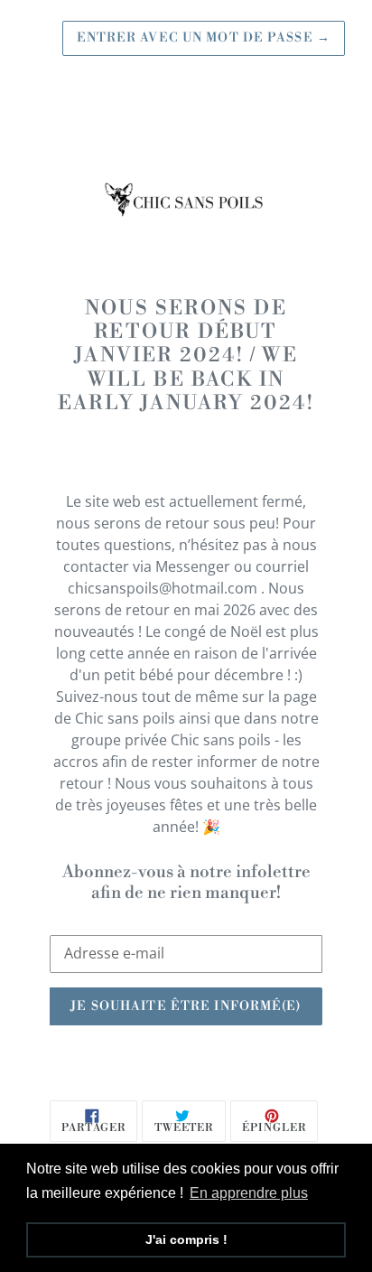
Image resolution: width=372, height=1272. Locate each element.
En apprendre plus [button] (249, 1193)
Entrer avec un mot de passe (204, 38)
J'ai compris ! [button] (186, 1239)
